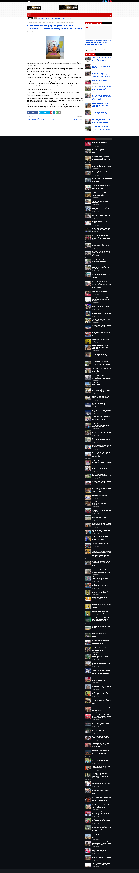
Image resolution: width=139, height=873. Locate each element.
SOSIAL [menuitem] (71, 15)
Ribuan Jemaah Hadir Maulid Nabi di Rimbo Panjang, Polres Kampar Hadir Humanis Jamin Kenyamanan (100, 806)
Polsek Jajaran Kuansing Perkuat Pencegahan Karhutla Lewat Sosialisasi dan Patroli (101, 432)
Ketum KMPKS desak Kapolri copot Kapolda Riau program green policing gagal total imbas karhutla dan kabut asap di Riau (101, 275)
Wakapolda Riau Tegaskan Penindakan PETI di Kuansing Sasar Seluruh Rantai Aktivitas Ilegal (101, 628)
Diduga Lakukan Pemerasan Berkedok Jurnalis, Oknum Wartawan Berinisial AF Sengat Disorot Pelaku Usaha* (101, 686)
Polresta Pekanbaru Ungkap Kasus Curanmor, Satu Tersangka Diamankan (101, 612)
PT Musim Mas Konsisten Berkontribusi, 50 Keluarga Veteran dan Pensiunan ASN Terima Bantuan (101, 510)
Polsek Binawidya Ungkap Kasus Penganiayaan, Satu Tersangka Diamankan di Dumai (99, 599)
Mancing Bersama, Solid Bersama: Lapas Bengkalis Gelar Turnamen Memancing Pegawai (101, 334)
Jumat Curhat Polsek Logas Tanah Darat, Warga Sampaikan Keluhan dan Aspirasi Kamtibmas (101, 525)
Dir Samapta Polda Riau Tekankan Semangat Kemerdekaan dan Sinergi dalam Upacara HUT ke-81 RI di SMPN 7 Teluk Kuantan (101, 775)
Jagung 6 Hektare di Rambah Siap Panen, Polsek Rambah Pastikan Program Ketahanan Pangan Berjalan (101, 88)
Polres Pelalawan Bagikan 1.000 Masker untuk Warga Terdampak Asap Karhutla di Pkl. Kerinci (101, 230)
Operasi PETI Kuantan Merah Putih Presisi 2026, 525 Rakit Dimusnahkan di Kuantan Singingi (102, 836)
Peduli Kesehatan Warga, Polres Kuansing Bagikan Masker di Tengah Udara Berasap (100, 245)
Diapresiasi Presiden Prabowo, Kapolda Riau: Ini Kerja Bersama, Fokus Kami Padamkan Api (101, 370)
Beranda (29, 22)
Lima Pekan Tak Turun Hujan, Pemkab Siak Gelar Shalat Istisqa (101, 319)
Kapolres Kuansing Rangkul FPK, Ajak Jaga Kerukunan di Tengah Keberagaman (54, 18)
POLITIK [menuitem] (66, 15)
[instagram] (108, 1)
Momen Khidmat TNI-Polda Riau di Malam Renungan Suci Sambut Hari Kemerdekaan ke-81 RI (102, 730)
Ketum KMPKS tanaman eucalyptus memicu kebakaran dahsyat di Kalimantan (100, 503)
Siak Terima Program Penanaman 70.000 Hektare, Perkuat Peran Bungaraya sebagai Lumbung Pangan (98, 42)
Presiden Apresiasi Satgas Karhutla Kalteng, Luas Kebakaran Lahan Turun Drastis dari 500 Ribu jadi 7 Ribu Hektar (101, 398)
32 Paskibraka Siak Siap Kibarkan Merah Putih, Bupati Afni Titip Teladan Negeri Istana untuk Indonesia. (101, 813)
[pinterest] (111, 1)
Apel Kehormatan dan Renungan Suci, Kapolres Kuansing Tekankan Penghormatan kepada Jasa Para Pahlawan (101, 752)
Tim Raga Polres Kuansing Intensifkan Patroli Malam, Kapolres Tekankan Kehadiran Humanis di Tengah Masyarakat (101, 620)
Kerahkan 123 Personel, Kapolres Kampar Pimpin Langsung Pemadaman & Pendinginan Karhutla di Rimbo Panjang (101, 377)
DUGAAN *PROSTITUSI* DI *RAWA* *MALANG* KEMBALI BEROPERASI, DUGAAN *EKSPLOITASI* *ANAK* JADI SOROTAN (102, 128)
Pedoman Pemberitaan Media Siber (104, 871)
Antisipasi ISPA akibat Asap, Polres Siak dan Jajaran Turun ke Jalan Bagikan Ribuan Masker (101, 267)
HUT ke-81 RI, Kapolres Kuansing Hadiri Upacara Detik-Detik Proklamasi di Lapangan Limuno (101, 768)
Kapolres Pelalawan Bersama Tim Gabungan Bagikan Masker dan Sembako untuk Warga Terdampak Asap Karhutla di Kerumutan (102, 237)
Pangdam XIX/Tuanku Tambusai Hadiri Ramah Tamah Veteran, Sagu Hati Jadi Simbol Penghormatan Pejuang (101, 663)
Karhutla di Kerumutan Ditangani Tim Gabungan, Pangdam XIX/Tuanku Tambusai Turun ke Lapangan (101, 578)
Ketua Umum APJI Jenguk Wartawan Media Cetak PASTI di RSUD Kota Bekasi (101, 165)
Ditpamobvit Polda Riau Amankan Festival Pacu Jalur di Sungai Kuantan (101, 544)
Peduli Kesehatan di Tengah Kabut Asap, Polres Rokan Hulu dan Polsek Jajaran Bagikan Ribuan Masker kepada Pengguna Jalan (101, 253)
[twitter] (106, 1)
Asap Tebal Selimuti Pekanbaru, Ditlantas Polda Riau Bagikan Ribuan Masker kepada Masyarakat (100, 425)
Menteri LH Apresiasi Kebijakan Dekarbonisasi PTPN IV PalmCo (99, 496)
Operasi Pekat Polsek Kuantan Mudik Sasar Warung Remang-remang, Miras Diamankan (101, 760)
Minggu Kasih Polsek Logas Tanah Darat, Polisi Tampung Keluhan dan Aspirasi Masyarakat (101, 820)
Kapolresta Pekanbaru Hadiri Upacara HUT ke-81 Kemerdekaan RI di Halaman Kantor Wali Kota (101, 738)
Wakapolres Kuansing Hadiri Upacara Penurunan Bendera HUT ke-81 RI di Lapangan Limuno (101, 693)
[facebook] (103, 1)
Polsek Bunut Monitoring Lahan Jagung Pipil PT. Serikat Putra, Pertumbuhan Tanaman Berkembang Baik (101, 194)
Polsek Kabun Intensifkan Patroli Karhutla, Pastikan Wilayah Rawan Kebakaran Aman (100, 656)
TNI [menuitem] (45, 15)
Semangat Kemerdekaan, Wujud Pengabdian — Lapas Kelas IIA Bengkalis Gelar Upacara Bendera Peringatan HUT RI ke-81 (101, 791)
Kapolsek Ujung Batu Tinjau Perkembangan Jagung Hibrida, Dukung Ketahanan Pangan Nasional (101, 476)
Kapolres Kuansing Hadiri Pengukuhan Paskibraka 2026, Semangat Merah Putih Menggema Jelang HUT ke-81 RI (101, 843)
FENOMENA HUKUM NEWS (39, 871)
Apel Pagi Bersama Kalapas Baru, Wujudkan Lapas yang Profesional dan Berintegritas (101, 405)
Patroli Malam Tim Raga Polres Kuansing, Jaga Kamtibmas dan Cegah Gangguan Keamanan (101, 306)
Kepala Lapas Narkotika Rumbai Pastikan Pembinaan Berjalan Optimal (101, 411)
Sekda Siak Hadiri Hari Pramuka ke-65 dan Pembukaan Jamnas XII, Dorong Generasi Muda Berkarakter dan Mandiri (102, 857)
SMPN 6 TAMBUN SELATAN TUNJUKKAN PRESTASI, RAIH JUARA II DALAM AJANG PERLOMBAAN (101, 66)
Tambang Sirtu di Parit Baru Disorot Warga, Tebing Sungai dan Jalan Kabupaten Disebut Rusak (100, 517)
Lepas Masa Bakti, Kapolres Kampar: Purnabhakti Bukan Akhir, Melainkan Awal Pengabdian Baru (101, 642)
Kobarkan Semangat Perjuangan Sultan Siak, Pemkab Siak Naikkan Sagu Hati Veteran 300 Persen (101, 709)
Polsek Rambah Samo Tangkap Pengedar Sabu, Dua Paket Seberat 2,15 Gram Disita (102, 461)
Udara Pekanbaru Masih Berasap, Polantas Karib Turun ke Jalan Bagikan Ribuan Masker (101, 215)
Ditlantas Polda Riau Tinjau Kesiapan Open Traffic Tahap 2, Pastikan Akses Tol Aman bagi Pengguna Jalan (101, 418)
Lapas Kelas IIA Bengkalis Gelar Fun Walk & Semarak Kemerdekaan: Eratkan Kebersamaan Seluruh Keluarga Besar (101, 327)
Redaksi (29, 31)
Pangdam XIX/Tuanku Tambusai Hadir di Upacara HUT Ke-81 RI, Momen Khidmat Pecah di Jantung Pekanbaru (101, 679)
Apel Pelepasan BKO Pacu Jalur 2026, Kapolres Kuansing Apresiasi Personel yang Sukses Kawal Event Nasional (101, 439)
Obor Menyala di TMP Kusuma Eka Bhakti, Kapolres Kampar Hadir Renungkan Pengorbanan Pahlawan (102, 723)
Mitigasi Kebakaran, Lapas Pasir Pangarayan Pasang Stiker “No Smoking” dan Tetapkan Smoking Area (101, 313)
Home (28, 1)
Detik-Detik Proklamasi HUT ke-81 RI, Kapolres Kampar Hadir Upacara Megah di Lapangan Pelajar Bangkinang (102, 716)
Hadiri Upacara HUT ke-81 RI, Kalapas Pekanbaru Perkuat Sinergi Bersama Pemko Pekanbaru (100, 745)
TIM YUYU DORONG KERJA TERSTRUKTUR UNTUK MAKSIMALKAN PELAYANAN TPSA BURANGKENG (101, 201)
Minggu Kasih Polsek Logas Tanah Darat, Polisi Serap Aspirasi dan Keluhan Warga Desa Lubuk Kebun (101, 490)
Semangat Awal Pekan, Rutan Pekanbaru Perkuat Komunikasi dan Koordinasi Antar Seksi (101, 299)
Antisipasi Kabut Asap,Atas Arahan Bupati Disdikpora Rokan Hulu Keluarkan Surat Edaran (102, 223)
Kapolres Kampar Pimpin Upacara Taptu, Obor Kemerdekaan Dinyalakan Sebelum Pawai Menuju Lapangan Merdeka (101, 799)
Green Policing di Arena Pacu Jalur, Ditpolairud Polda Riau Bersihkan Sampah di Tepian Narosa (100, 538)
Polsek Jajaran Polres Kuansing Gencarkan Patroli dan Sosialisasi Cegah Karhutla (101, 635)
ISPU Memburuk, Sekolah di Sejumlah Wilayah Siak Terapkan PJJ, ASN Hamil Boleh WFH (101, 208)
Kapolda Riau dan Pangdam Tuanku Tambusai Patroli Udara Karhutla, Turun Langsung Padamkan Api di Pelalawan (101, 571)
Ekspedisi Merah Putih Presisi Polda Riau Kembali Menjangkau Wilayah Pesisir (101, 864)
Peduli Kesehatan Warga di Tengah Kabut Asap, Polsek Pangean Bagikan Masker (101, 151)
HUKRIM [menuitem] (50, 15)
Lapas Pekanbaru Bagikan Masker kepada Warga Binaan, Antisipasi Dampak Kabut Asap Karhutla (102, 180)
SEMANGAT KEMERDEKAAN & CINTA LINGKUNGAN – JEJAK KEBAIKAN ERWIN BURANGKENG (100, 105)
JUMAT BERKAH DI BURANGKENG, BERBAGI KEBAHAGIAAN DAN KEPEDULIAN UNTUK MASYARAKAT (101, 468)
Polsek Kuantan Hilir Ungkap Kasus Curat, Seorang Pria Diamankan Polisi (101, 340)
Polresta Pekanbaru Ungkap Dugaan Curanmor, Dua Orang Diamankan (100, 591)
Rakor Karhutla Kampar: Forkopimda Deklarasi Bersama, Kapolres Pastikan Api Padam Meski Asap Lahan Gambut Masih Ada (102, 158)
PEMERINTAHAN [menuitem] (58, 15)
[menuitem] (29, 15)
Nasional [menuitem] (34, 15)
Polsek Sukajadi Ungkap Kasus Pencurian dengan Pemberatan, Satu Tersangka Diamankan (102, 606)
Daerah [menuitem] (41, 15)
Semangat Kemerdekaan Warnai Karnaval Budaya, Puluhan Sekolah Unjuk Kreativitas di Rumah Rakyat (102, 850)
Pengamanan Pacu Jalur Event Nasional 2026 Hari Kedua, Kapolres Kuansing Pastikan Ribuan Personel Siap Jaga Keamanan (101, 563)
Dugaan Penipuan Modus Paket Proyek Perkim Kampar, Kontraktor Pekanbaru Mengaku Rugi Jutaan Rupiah (101, 59)
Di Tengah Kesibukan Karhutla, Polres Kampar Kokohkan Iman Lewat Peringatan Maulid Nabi (101, 187)
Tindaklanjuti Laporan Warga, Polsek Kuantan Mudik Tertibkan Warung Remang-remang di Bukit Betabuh (101, 121)
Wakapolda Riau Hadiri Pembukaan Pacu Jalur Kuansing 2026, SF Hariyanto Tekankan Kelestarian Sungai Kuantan (101, 585)
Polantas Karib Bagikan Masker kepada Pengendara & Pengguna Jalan (101, 260)
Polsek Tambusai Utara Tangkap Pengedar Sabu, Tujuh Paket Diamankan (101, 81)
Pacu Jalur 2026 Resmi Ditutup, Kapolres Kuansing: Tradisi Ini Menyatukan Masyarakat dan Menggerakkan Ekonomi (102, 447)
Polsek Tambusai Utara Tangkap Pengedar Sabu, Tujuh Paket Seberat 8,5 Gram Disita (101, 144)
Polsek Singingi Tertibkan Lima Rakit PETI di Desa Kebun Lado (102, 383)
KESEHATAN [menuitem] (78, 15)
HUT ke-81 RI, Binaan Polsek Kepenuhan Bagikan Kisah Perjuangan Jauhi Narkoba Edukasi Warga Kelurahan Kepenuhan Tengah (101, 701)
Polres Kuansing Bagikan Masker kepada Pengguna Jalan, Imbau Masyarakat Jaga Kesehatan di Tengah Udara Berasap (101, 390)
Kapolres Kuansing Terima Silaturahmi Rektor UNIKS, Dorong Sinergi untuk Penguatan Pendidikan (101, 173)
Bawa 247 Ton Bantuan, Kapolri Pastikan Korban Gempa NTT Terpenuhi (101, 531)
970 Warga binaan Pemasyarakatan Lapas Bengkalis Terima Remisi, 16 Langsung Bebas (102, 783)
